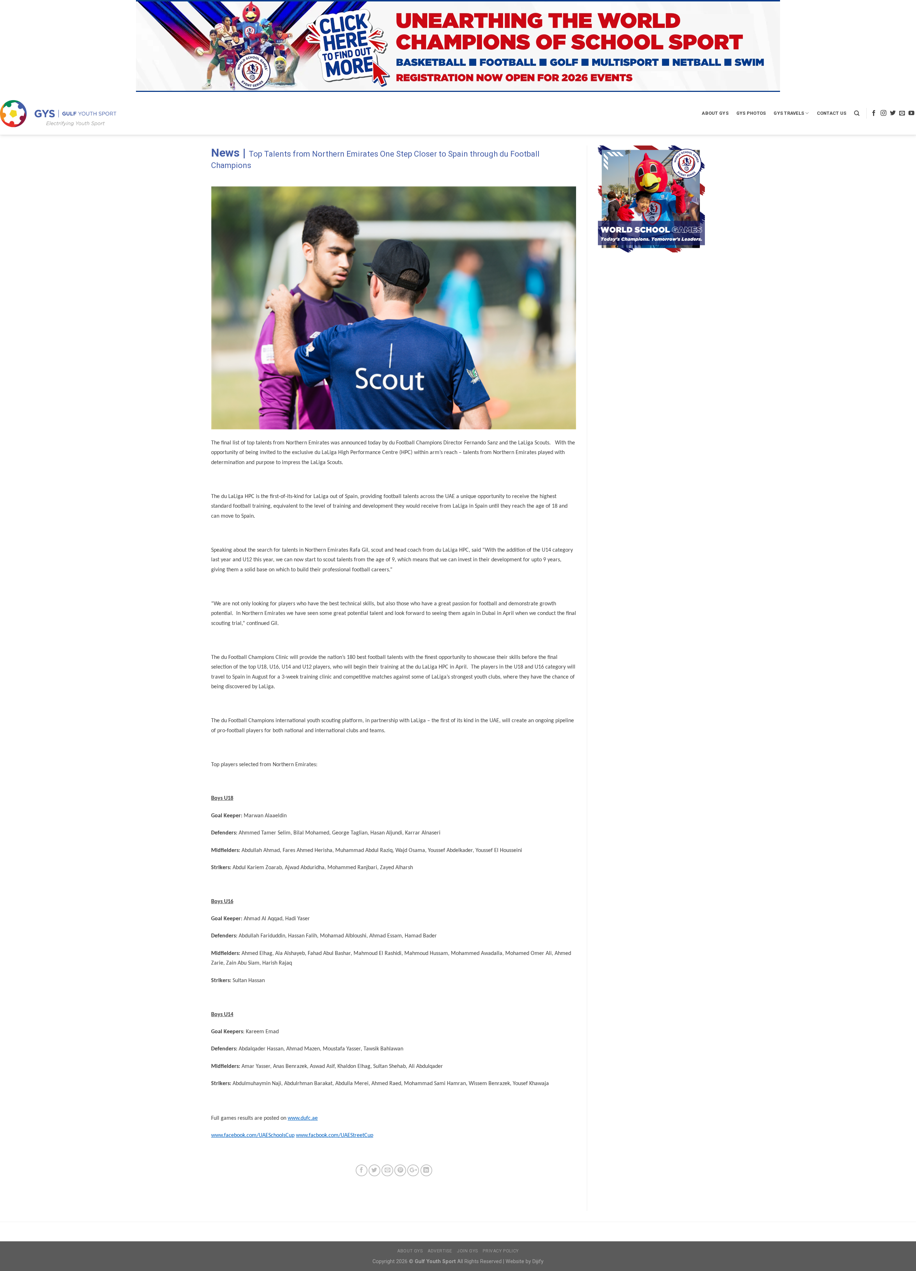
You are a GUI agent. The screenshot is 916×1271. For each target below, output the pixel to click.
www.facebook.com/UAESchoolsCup (252, 1135)
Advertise (440, 1250)
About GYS (715, 113)
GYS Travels (789, 113)
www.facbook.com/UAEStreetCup (334, 1135)
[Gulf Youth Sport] (58, 113)
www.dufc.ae (303, 1118)
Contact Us (832, 113)
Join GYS (467, 1250)
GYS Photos (751, 113)
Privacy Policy (501, 1250)
